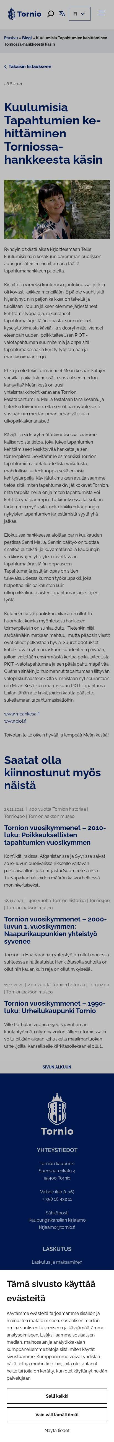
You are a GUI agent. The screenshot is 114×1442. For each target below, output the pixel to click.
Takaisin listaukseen (30, 66)
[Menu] (102, 13)
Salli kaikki (57, 1396)
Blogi (27, 38)
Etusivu (11, 38)
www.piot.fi (15, 721)
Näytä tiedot (57, 1430)
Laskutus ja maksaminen (57, 1262)
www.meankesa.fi (22, 714)
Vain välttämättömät (57, 1414)
